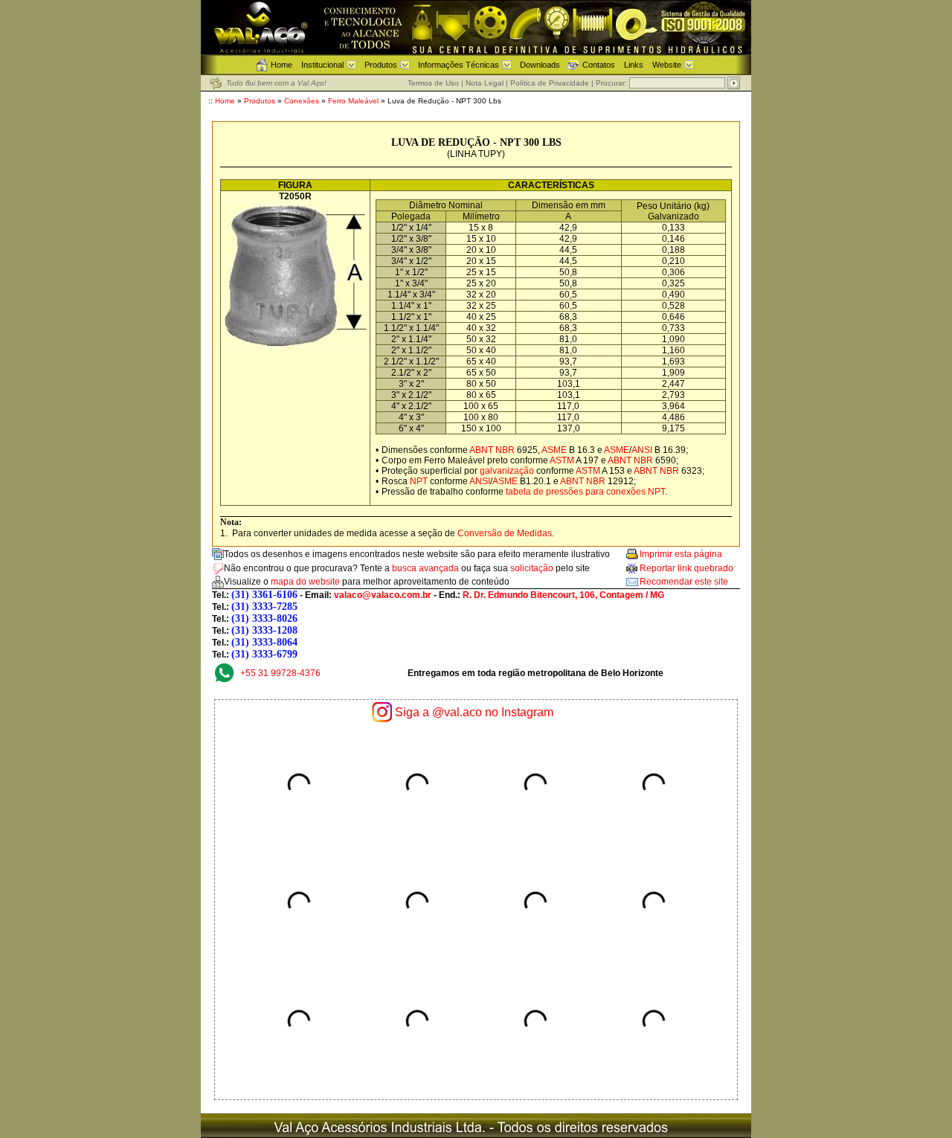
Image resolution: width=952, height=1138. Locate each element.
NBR (505, 450)
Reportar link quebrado (686, 568)
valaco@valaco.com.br (382, 595)
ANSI (641, 450)
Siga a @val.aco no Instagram (474, 712)
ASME (554, 450)
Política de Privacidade (549, 83)
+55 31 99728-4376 (280, 673)
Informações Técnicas (458, 64)
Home (281, 64)
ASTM (562, 460)
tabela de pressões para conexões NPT (585, 491)
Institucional (322, 64)
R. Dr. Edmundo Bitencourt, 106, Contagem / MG (563, 595)
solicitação (531, 568)
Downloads (540, 64)
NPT (419, 481)
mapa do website (305, 581)
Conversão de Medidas (504, 533)
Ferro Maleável (354, 101)
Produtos (380, 64)
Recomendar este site (684, 581)
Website (666, 64)
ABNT (481, 450)
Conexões (301, 101)
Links (633, 64)
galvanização (507, 471)
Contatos (598, 64)
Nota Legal (485, 83)
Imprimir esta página (681, 554)
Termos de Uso (433, 83)
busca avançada (425, 568)
